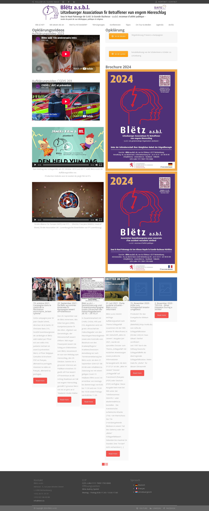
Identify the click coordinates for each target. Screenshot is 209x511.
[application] (68, 147)
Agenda (159, 25)
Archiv (171, 25)
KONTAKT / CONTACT (167, 1)
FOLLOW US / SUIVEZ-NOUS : (47, 2)
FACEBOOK (170, 508)
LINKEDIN (157, 508)
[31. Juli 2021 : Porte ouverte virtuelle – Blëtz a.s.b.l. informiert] (117, 289)
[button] (68, 147)
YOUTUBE (143, 508)
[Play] (35, 165)
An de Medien (120, 36)
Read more (40, 381)
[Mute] (96, 165)
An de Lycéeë (120, 54)
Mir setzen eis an (57, 25)
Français (141, 488)
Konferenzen (115, 25)
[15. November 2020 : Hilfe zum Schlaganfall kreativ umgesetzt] (141, 289)
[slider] (66, 164)
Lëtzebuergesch (145, 492)
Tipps (128, 25)
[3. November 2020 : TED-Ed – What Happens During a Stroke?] (165, 289)
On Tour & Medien (143, 25)
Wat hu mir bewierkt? (78, 25)
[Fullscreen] (100, 165)
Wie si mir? (39, 25)
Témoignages (99, 25)
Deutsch (141, 485)
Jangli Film (81, 176)
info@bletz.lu (39, 500)
